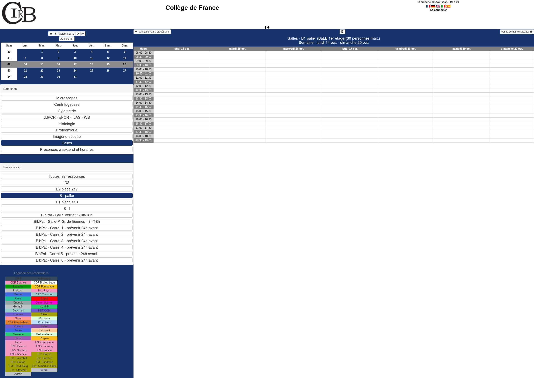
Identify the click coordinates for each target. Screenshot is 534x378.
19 (108, 64)
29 (41, 76)
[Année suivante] (82, 33)
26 (108, 70)
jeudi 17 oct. (350, 48)
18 (91, 64)
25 (91, 70)
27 (124, 70)
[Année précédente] (50, 33)
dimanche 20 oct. (512, 48)
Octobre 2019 (66, 33)
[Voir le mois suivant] (78, 33)
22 (41, 70)
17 (75, 64)
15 (41, 64)
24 (75, 70)
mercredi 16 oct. (293, 48)
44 (9, 76)
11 (91, 58)
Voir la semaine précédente (153, 31)
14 (25, 64)
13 (124, 58)
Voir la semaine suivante (515, 31)
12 (108, 58)
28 (25, 76)
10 (75, 58)
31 (75, 76)
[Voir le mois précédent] (55, 33)
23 (58, 70)
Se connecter (438, 9)
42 (9, 64)
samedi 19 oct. (461, 48)
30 (58, 76)
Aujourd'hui (66, 38)
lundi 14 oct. (182, 48)
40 (9, 51)
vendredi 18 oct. (405, 48)
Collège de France (192, 7)
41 (9, 58)
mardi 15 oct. (237, 48)
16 (58, 64)
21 (25, 70)
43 (9, 70)
